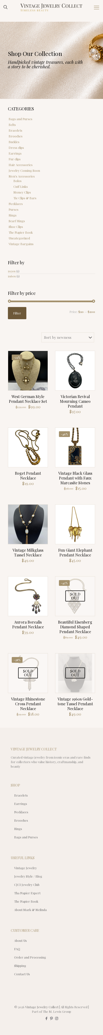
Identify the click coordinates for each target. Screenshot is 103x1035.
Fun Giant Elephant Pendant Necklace (75, 552)
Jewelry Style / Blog (28, 876)
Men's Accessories (22, 176)
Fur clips (15, 159)
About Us (20, 940)
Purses (13, 209)
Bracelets (15, 130)
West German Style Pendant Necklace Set (28, 399)
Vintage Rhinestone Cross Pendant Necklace (28, 703)
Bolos (17, 181)
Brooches (16, 136)
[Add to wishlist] (42, 370)
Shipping (20, 966)
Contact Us (22, 974)
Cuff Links (20, 186)
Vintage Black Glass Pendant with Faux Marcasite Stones (75, 478)
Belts (12, 125)
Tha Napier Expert (27, 893)
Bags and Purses (20, 119)
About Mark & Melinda (30, 910)
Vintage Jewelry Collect (41, 1007)
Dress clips (16, 148)
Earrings (15, 153)
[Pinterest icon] (51, 1018)
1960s (12, 276)
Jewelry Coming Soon (24, 170)
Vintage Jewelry (25, 868)
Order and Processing (30, 957)
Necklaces (16, 204)
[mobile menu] (96, 7)
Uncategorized (19, 238)
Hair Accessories (21, 165)
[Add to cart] (42, 356)
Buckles (14, 142)
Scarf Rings (17, 221)
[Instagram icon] (56, 1018)
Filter (17, 313)
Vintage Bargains (21, 244)
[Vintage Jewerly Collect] (51, 7)
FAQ (17, 949)
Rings (13, 215)
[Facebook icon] (46, 1018)
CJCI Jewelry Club (27, 885)
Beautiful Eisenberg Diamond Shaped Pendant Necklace (75, 627)
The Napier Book (21, 232)
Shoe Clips (16, 227)
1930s (12, 271)
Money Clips (22, 192)
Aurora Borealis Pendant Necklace (28, 624)
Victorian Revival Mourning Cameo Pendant (75, 401)
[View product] (42, 363)
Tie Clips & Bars (24, 198)
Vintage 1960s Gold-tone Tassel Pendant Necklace (75, 703)
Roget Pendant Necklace (28, 475)
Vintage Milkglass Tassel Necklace (27, 552)
